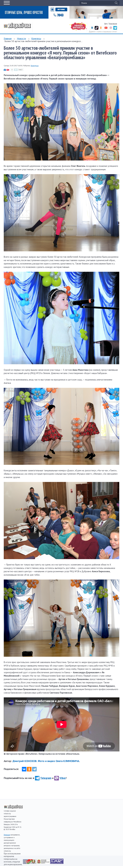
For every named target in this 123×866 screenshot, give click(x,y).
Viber (63, 778)
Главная (8, 38)
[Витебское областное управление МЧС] (56, 863)
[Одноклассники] (29, 769)
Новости (21, 38)
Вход (106, 23)
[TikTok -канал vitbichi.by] (96, 29)
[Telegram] (34, 769)
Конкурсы (36, 38)
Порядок (7, 835)
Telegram (45, 778)
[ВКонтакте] (24, 769)
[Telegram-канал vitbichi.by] (115, 29)
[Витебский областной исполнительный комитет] (43, 863)
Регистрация (113, 23)
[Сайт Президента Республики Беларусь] (30, 863)
